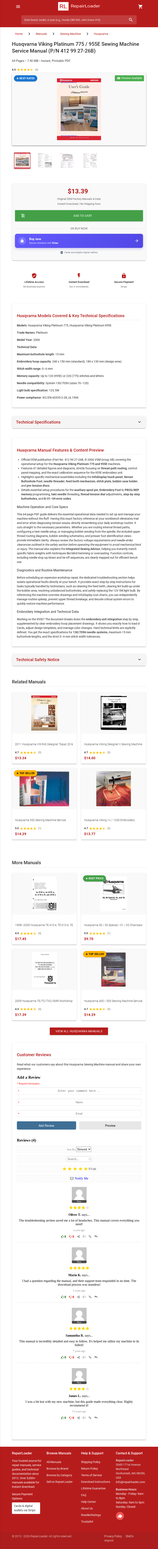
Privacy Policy (113, 1536)
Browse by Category (59, 1475)
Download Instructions (95, 1481)
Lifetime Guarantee (93, 1488)
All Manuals (53, 1462)
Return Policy (89, 1468)
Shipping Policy (90, 1462)
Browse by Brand (57, 1468)
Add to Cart (56, 215)
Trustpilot (87, 1521)
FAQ (83, 1495)
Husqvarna (101, 33)
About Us (87, 1508)
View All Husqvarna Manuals (79, 1031)
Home (19, 33)
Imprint (109, 1540)
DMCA (130, 1536)
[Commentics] (79, 1254)
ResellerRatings (91, 1515)
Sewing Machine (70, 33)
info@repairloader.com (130, 1482)
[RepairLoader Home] (79, 6)
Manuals (41, 33)
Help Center (88, 1501)
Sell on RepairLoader (59, 1481)
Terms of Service (91, 1475)
